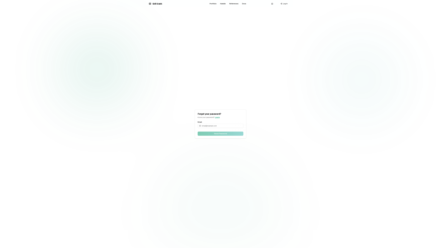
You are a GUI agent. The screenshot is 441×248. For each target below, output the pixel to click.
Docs (244, 4)
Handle (223, 4)
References (233, 4)
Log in (217, 117)
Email (200, 122)
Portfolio (213, 4)
